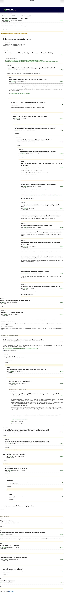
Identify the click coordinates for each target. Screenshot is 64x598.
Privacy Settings (11, 591)
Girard (7, 40)
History (29, 9)
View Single (61, 20)
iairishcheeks (7, 20)
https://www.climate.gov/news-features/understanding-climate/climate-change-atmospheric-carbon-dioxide (21, 348)
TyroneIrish (9, 54)
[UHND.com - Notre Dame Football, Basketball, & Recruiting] (10, 9)
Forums (39, 9)
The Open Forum (9, 12)
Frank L (13, 496)
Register (61, 12)
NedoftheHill (5, 314)
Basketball (35, 9)
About (57, 9)
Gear (54, 9)
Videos (44, 9)
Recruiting (24, 9)
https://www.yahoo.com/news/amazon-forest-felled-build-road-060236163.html (15, 29)
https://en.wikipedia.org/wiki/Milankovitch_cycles (20, 419)
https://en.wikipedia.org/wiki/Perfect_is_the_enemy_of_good (20, 93)
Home (2, 12)
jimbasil (10, 456)
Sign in (29, 15)
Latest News (49, 9)
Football (19, 9)
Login (58, 12)
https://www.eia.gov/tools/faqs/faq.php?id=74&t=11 (31, 177)
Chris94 (3, 302)
